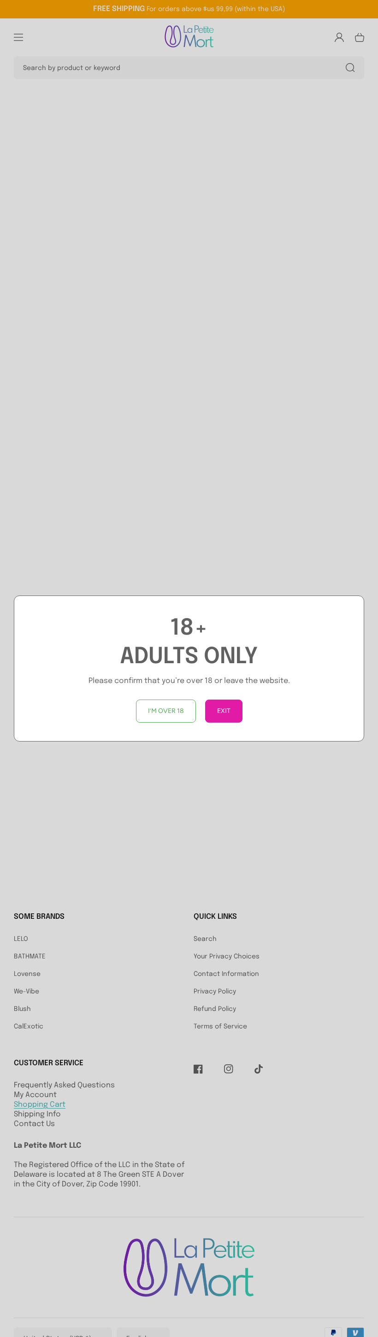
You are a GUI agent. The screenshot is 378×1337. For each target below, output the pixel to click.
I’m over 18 (166, 711)
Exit (223, 711)
